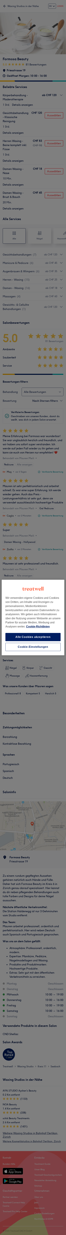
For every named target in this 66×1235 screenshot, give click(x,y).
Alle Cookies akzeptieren (32, 636)
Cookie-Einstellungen (33, 646)
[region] (33, 617)
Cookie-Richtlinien (38, 626)
